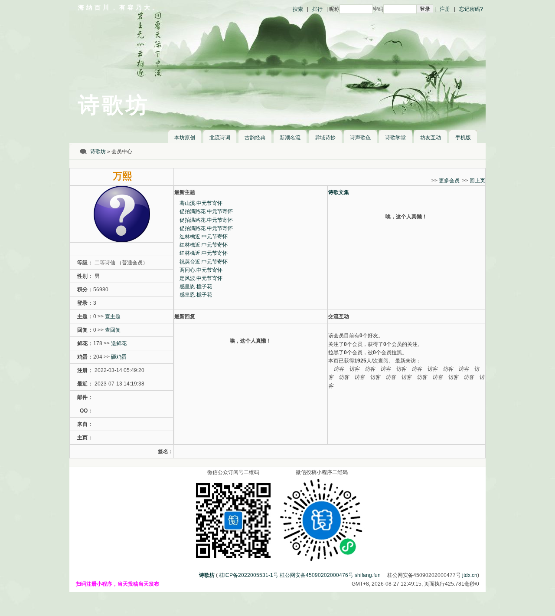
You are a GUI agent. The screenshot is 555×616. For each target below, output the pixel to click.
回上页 (477, 181)
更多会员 (449, 181)
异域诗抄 (325, 138)
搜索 (298, 9)
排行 (317, 9)
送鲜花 (119, 343)
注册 (445, 9)
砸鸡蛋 (119, 357)
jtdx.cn (469, 575)
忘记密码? (471, 9)
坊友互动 (430, 138)
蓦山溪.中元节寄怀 (201, 203)
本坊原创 (184, 138)
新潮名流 (290, 138)
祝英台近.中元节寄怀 (204, 262)
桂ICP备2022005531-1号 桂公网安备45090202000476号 (286, 575)
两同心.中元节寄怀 (201, 270)
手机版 (463, 138)
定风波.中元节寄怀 (201, 278)
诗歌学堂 (395, 138)
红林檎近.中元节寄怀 (204, 237)
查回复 (113, 330)
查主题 (113, 316)
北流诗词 (219, 138)
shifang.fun (368, 575)
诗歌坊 (98, 151)
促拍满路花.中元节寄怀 (206, 211)
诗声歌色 (360, 138)
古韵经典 (255, 138)
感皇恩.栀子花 (196, 286)
